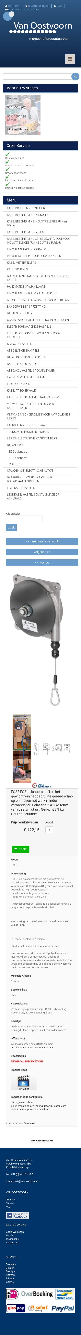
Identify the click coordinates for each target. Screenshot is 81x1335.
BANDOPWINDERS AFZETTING (26, 306)
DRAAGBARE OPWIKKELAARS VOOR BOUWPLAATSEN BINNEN (29, 479)
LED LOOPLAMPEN (18, 383)
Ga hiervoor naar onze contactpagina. (32, 1047)
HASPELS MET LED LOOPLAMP (26, 377)
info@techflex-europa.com (22, 129)
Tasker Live (12, 1242)
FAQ (59, 6)
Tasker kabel (12, 1239)
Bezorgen (11, 1271)
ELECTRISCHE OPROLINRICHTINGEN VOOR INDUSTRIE (34, 335)
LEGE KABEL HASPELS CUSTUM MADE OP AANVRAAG (33, 496)
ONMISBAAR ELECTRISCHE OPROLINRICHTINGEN (38, 320)
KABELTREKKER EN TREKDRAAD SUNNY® (33, 397)
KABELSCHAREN (17, 269)
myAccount (31, 9)
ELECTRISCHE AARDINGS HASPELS (29, 326)
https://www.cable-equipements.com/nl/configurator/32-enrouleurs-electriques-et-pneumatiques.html (39, 1106)
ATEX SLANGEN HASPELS (23, 350)
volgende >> (42, 552)
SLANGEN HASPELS (19, 343)
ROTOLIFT (15, 464)
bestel (23, 849)
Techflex (10, 1235)
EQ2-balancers (18, 451)
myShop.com (47, 1140)
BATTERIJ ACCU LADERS (22, 363)
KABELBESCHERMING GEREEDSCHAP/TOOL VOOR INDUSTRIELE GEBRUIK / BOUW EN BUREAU (39, 240)
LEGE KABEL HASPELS (21, 487)
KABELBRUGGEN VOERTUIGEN (26, 208)
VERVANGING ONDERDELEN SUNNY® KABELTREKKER (30, 405)
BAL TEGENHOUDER (19, 313)
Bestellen (11, 1264)
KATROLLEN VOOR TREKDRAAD (27, 425)
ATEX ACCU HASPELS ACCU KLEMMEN (31, 370)
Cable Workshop (15, 1232)
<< (42, 541)
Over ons (14, 6)
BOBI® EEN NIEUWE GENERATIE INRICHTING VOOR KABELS (38, 278)
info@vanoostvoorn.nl (26, 1181)
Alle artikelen (13, 513)
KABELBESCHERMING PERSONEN (28, 214)
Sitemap (10, 1275)
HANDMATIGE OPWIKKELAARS (26, 286)
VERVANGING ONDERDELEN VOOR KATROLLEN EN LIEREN (38, 416)
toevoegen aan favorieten (20, 1123)
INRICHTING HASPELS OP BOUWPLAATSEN (34, 256)
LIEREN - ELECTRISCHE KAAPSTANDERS (32, 438)
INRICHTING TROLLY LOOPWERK (27, 249)
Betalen (10, 1268)
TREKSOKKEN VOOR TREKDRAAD (28, 431)
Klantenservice (38, 6)
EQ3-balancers (18, 457)
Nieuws (10, 1203)
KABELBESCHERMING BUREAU (26, 232)
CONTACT (13, 9)
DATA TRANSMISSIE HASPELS (26, 357)
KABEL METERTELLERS (21, 262)
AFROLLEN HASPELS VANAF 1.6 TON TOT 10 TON (38, 300)
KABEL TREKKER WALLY (22, 390)
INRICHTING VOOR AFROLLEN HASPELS (32, 293)
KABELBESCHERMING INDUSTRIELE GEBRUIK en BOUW (37, 223)
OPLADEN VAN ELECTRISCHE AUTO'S (30, 470)
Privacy (10, 1278)
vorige (44, 562)
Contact (10, 1282)
